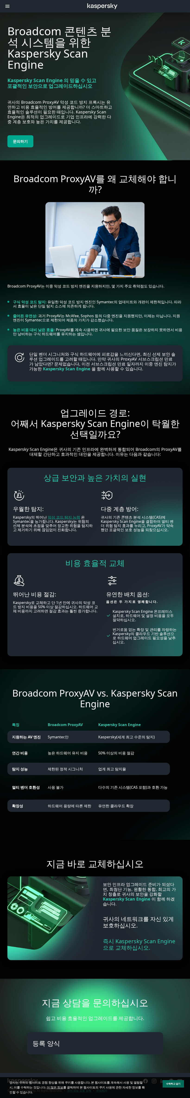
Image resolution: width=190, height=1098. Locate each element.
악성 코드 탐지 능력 (64, 517)
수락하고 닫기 (173, 1083)
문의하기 (20, 141)
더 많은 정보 (55, 1087)
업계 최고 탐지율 (112, 769)
